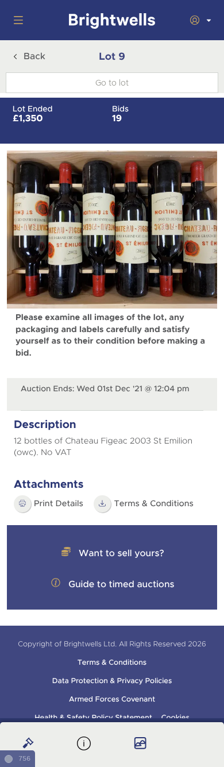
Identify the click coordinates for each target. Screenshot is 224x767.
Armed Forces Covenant (112, 699)
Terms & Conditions (154, 504)
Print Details (58, 504)
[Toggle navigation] (16, 20)
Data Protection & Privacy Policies (112, 680)
